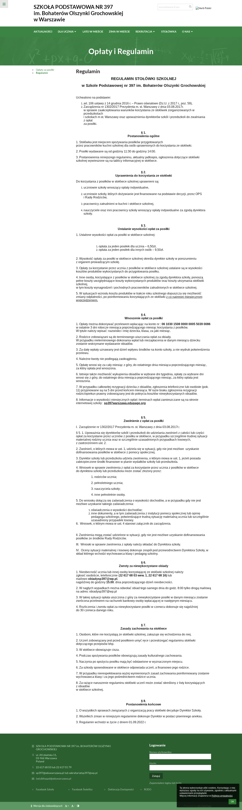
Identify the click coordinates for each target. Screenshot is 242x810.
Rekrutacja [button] (144, 31)
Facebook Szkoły (45, 789)
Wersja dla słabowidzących (48, 805)
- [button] (74, 805)
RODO (147, 789)
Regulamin (42, 72)
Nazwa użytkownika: (160, 752)
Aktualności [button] (43, 31)
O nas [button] (186, 31)
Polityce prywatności (222, 795)
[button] (4, 4)
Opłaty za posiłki (45, 69)
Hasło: (152, 763)
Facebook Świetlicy (82, 789)
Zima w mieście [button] (119, 31)
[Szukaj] (190, 6)
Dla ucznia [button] (66, 31)
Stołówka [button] (168, 31)
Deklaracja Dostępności (121, 789)
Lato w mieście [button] (93, 31)
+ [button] (68, 805)
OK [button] (232, 801)
